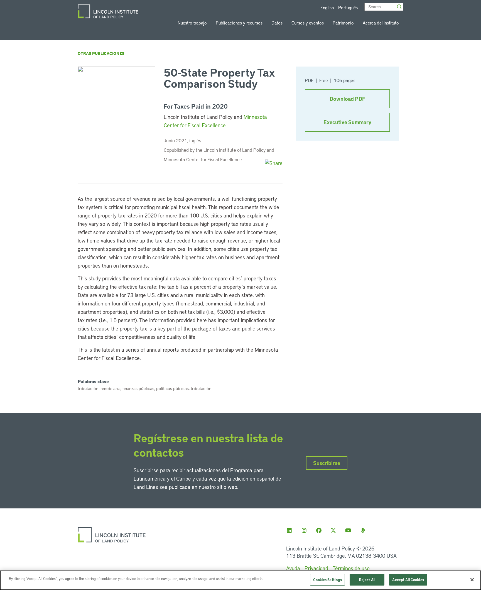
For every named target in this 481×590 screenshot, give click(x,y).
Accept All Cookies (408, 579)
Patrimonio (343, 23)
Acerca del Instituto (381, 23)
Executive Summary (347, 122)
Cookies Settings (327, 579)
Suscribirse (326, 462)
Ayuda (293, 568)
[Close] (472, 580)
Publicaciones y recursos (239, 23)
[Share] (274, 163)
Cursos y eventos (307, 23)
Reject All (367, 579)
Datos (277, 23)
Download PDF (347, 98)
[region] (240, 580)
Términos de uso (351, 568)
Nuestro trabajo (192, 23)
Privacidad (316, 568)
